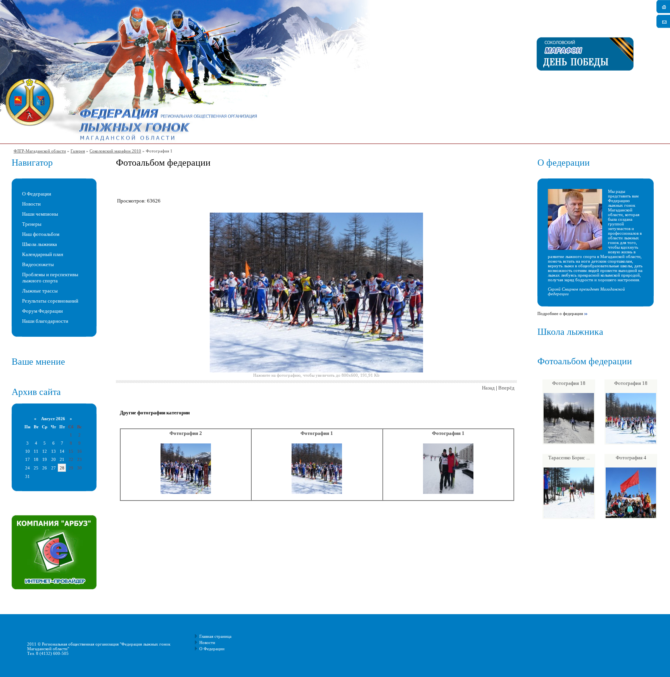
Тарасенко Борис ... (569, 458)
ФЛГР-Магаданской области (40, 151)
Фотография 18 (568, 383)
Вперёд (506, 388)
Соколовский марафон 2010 (115, 151)
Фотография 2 (185, 433)
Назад (488, 388)
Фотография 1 (316, 433)
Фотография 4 (631, 458)
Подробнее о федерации (560, 313)
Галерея (78, 151)
